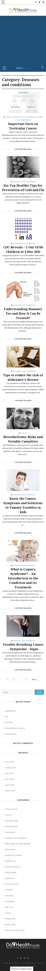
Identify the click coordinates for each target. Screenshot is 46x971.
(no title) (9, 722)
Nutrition (9, 895)
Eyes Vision (10, 849)
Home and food (12, 884)
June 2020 (9, 762)
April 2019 (9, 785)
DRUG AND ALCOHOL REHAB (17, 843)
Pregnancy (10, 901)
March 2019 (10, 790)
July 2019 (9, 773)
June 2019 (9, 779)
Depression (10, 832)
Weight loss (10, 918)
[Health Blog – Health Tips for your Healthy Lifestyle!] (23, 10)
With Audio (10, 924)
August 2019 (10, 767)
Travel (8, 913)
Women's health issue (15, 930)
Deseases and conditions (24, 117)
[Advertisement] (23, 40)
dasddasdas (10, 711)
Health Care (10, 861)
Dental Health (11, 826)
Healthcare (26, 120)
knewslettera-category (15, 728)
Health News (10, 872)
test (6, 716)
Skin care (9, 907)
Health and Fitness (13, 855)
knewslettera (11, 734)
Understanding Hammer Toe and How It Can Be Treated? (23, 313)
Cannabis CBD (11, 820)
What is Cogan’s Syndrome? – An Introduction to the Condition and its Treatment (23, 578)
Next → (35, 679)
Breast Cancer (11, 809)
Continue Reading (23, 149)
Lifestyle (9, 890)
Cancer (9, 117)
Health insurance (13, 867)
